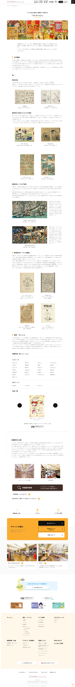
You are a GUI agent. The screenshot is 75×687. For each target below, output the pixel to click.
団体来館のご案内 (26, 647)
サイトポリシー (22, 672)
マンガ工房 (26, 631)
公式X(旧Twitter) (38, 587)
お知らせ (56, 620)
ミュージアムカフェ (42, 653)
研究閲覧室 (40, 622)
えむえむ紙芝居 (27, 628)
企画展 (24, 620)
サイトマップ (44, 672)
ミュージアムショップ (43, 651)
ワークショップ (26, 635)
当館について (42, 640)
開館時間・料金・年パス (12, 643)
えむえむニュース (59, 617)
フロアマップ (41, 655)
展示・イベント (27, 617)
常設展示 (25, 624)
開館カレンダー (10, 645)
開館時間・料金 (11, 640)
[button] (19, 405)
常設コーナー (25, 626)
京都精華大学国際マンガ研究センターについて (43, 646)
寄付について (53, 672)
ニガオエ (25, 629)
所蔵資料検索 (41, 626)
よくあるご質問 (58, 643)
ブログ (55, 622)
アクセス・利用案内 (28, 640)
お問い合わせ (58, 640)
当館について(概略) (42, 643)
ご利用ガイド (25, 645)
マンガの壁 (40, 620)
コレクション (41, 624)
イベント (25, 622)
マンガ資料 (41, 617)
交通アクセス (25, 643)
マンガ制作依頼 (27, 633)
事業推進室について (42, 648)
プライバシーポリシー (33, 672)
